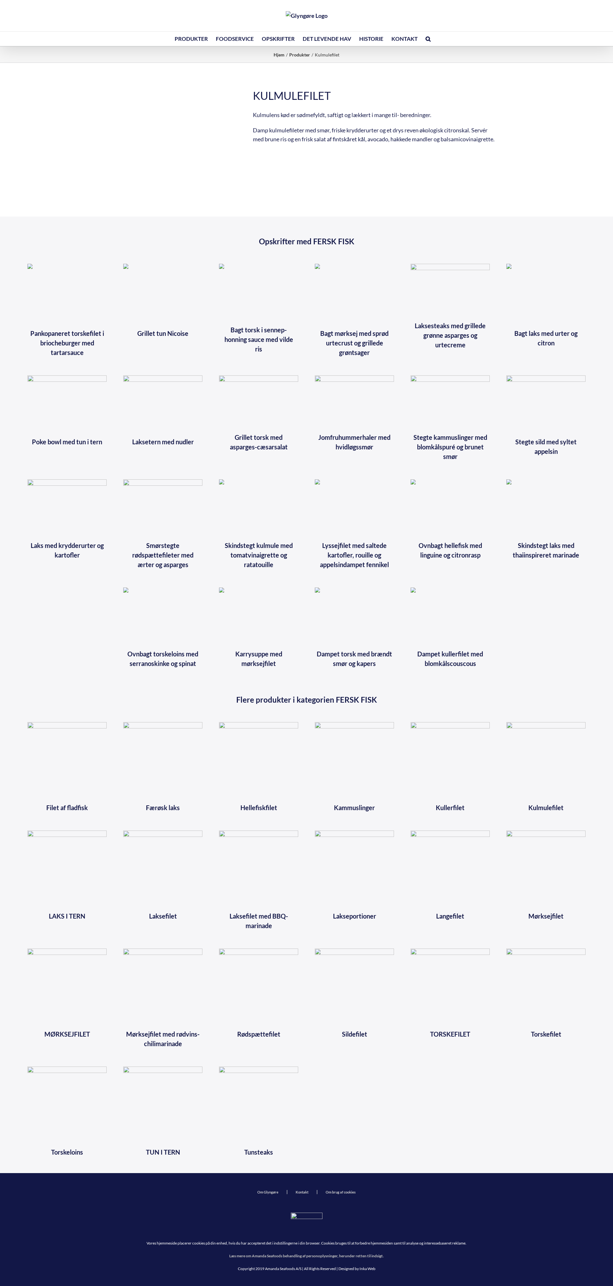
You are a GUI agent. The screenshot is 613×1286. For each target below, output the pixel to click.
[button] (428, 39)
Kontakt (302, 1192)
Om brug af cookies (341, 1192)
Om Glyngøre (267, 1192)
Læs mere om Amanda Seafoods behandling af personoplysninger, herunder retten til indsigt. (306, 1255)
